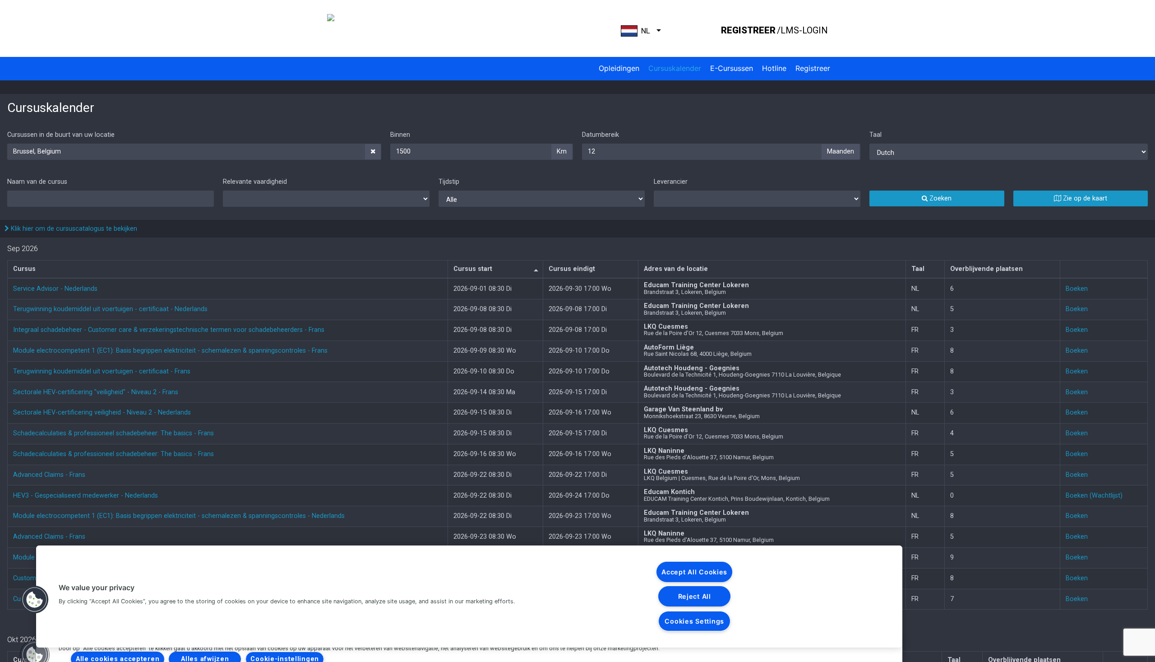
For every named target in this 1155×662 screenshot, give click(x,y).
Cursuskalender (674, 68)
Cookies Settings (694, 621)
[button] (34, 599)
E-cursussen (731, 68)
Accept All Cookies (694, 572)
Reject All (694, 596)
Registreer (812, 68)
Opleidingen (619, 68)
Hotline (774, 68)
